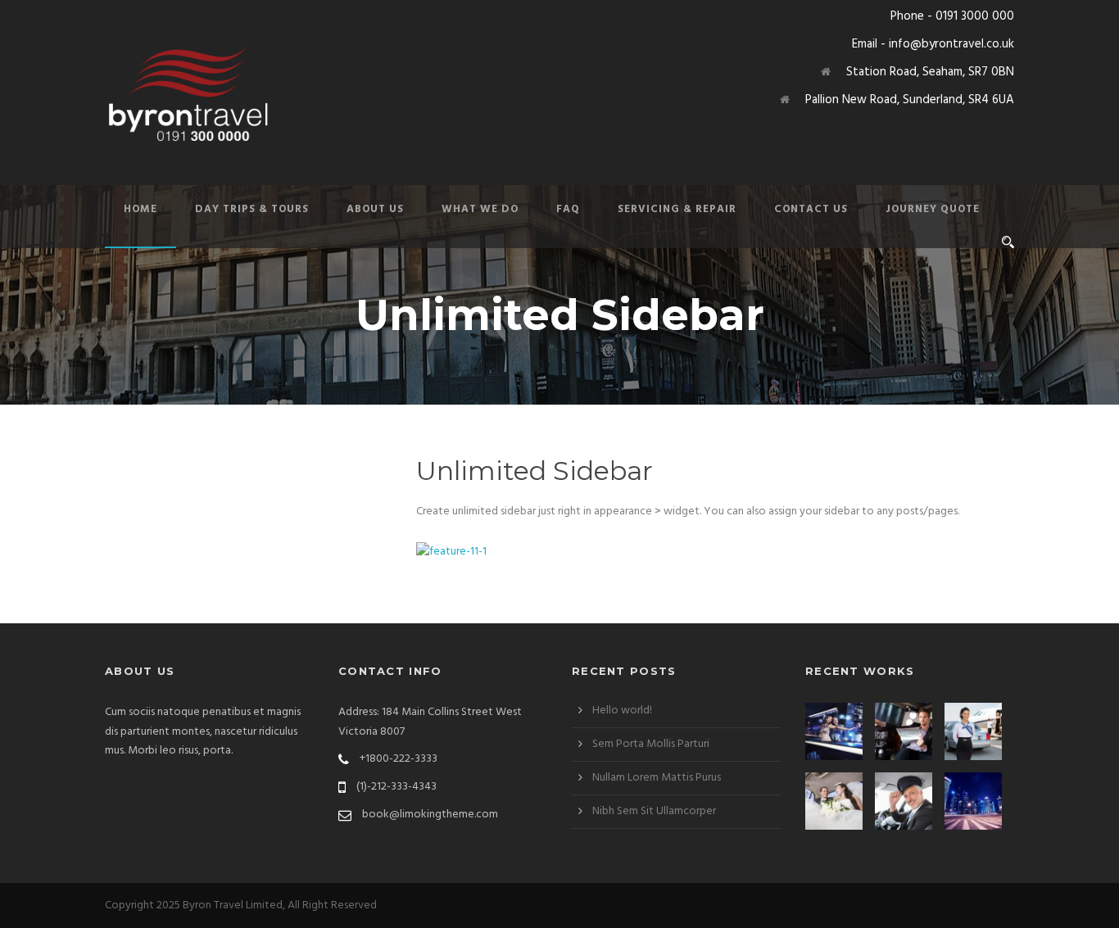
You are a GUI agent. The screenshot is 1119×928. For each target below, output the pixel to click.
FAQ (568, 209)
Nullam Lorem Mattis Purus (656, 777)
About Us (375, 209)
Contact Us (811, 209)
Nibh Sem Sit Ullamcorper (654, 811)
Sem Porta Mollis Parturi (650, 744)
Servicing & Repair (677, 209)
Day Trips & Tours (252, 209)
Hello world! (622, 710)
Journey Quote (933, 209)
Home (140, 209)
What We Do (480, 209)
